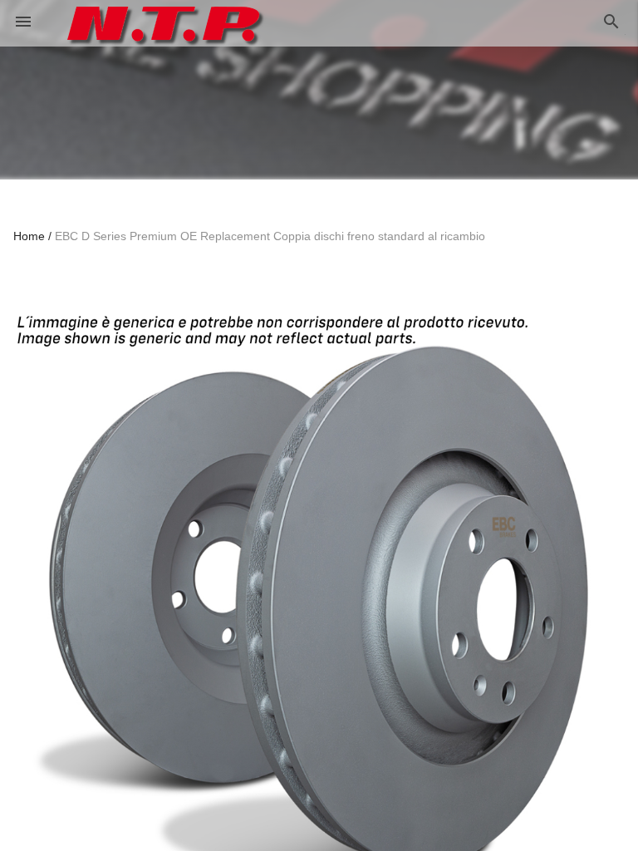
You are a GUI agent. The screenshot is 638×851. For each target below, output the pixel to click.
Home (29, 236)
